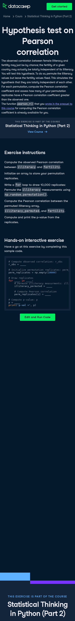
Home (6, 16)
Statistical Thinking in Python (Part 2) (49, 16)
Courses (19, 16)
